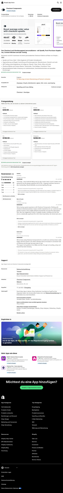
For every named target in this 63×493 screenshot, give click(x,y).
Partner (34, 450)
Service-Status (36, 459)
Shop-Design (5, 419)
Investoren (35, 444)
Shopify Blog (5, 447)
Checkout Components (43, 16)
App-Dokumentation (22, 273)
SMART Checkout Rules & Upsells (15, 357)
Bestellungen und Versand (9, 416)
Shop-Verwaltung (6, 425)
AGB (2, 476)
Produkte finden (6, 410)
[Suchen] (58, 2)
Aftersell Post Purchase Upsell (44, 357)
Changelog (27, 287)
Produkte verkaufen (7, 413)
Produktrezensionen (38, 413)
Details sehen (21, 313)
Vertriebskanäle (6, 407)
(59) (32, 16)
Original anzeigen (26, 72)
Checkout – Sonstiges (23, 92)
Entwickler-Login (6, 472)
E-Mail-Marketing (37, 419)
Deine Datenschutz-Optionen (10, 488)
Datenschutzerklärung (23, 269)
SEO (33, 422)
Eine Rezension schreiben (9, 196)
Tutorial (19, 271)
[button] (16, 360)
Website (19, 282)
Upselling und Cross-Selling (25, 87)
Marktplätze (35, 410)
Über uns (34, 438)
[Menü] (61, 2)
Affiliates (34, 453)
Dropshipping (36, 407)
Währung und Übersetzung (40, 428)
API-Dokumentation (7, 441)
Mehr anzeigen (21, 194)
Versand (34, 425)
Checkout (19, 83)
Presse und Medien (37, 447)
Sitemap (3, 484)
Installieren (56, 9)
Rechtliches (35, 456)
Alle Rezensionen (7, 199)
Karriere (34, 441)
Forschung (4, 450)
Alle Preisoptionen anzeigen (17, 167)
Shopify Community (7, 444)
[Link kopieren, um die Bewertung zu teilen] (21, 173)
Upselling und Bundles (38, 416)
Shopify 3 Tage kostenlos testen (31, 387)
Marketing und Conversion (9, 422)
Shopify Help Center (7, 438)
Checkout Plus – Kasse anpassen (14, 366)
